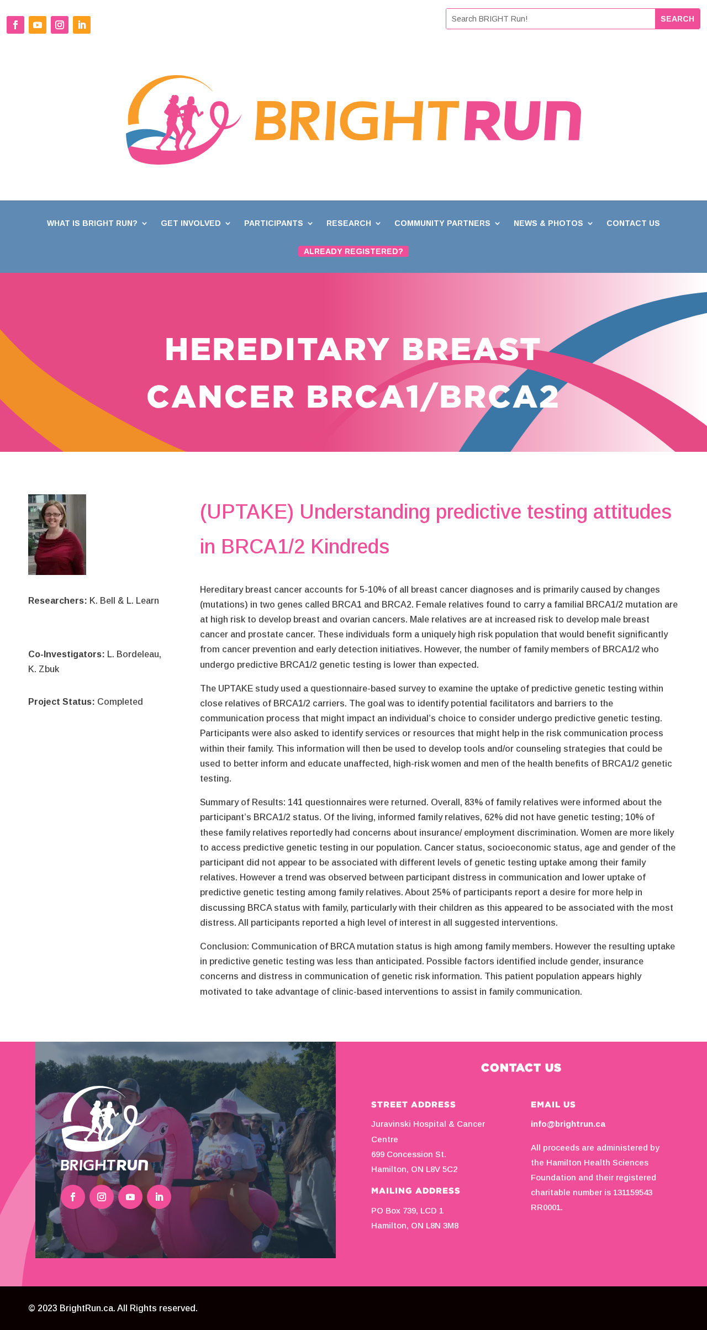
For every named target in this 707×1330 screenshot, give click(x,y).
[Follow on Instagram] (59, 25)
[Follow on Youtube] (37, 25)
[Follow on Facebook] (15, 25)
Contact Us (633, 223)
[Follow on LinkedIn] (82, 25)
